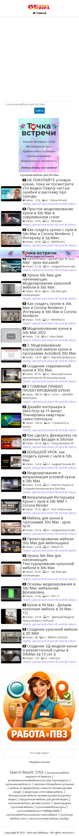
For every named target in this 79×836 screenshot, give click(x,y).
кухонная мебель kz (18, 784)
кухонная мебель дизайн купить (29, 803)
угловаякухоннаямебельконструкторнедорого (38, 780)
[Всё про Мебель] (39, 5)
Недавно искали (39, 762)
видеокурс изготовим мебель (44, 792)
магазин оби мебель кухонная (54, 784)
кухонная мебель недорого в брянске (47, 774)
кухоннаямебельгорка (51, 807)
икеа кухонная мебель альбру (49, 818)
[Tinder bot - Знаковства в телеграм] (39, 143)
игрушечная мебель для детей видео (44, 799)
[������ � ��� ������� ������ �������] (40, 705)
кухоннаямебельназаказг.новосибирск (32, 814)
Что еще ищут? (39, 753)
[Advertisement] (39, 58)
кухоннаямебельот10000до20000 (38, 811)
